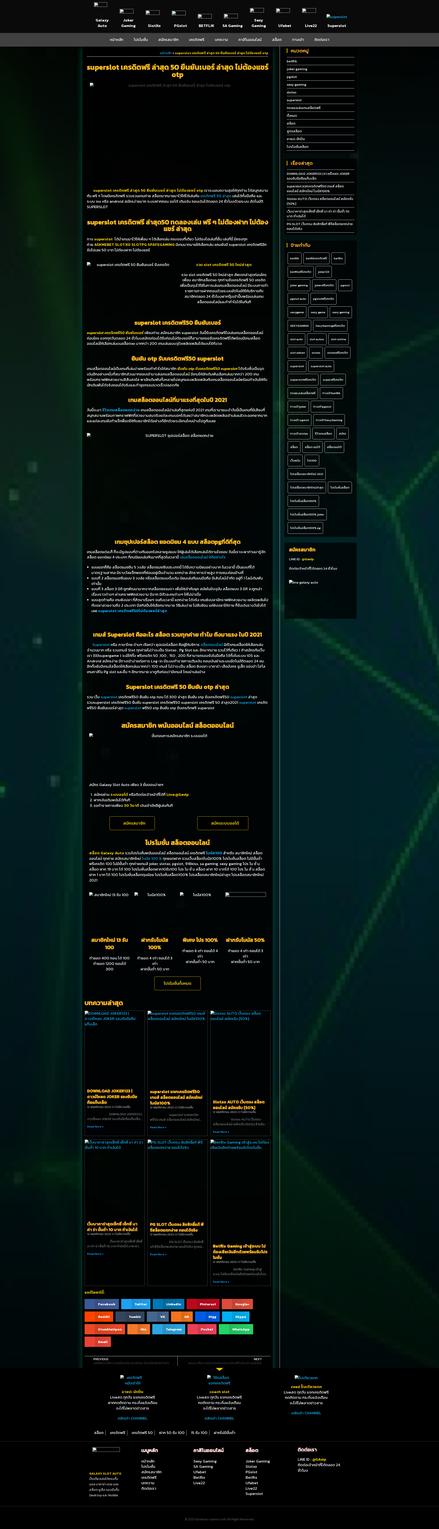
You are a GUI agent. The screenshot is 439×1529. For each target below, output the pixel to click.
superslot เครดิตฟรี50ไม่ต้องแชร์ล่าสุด (132, 611)
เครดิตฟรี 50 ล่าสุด (215, 196)
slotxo (291, 92)
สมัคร (342, 433)
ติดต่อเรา (321, 39)
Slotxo (251, 1466)
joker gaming (297, 69)
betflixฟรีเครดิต (300, 272)
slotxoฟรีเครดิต (337, 352)
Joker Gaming (128, 23)
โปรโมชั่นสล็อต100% (303, 501)
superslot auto (321, 366)
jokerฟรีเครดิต (324, 285)
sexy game (318, 312)
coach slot (219, 1392)
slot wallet (297, 352)
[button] (132, 823)
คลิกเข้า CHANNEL (132, 1418)
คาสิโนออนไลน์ (250, 39)
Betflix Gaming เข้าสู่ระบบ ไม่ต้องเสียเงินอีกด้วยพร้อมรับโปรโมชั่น (240, 1252)
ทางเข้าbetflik (331, 393)
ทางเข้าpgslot (322, 406)
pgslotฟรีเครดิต (323, 299)
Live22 (311, 26)
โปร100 (312, 460)
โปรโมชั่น (141, 39)
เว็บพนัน (295, 460)
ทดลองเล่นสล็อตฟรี (303, 393)
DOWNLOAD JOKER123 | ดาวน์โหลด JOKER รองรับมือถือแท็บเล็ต (112, 1096)
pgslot (292, 76)
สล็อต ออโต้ (312, 447)
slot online (338, 339)
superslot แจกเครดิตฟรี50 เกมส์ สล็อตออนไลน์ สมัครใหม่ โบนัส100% (176, 1097)
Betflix (199, 1477)
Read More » (95, 1127)
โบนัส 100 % (152, 858)
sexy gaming (296, 84)
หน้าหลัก (116, 39)
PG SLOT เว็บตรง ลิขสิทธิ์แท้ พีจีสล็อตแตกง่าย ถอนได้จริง (177, 1227)
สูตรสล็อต (294, 131)
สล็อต (277, 39)
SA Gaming (232, 26)
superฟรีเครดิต (333, 379)
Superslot (336, 26)
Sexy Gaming (259, 23)
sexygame (297, 312)
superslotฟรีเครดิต (303, 379)
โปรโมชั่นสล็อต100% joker (307, 514)
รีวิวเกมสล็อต (323, 433)
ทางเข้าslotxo (299, 433)
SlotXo (154, 26)
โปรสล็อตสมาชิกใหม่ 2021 (306, 474)
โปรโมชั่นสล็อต (297, 146)
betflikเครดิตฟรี (316, 258)
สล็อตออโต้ (334, 447)
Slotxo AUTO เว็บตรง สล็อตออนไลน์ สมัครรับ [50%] (239, 1105)
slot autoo (317, 339)
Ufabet (284, 26)
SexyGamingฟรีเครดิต (330, 326)
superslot (109, 697)
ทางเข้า (298, 39)
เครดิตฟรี (196, 39)
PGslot (180, 26)
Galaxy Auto (102, 23)
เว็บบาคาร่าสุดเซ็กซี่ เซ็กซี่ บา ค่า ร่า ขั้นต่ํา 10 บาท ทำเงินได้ (112, 1227)
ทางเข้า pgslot (299, 420)
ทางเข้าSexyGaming (329, 420)
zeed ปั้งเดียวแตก (306, 1387)
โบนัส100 (214, 853)
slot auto (296, 339)
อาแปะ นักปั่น (296, 138)
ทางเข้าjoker (298, 406)
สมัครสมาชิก (168, 39)
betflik (292, 61)
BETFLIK (206, 26)
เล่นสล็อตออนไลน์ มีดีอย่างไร (203, 557)
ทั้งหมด (292, 115)
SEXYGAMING (299, 326)
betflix (338, 258)
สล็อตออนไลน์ (212, 645)
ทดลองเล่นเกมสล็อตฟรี (304, 107)
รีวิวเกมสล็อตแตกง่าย (121, 410)
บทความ (221, 39)
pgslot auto (298, 299)
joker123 (323, 272)
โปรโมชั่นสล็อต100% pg (305, 528)
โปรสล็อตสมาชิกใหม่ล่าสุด (307, 487)
